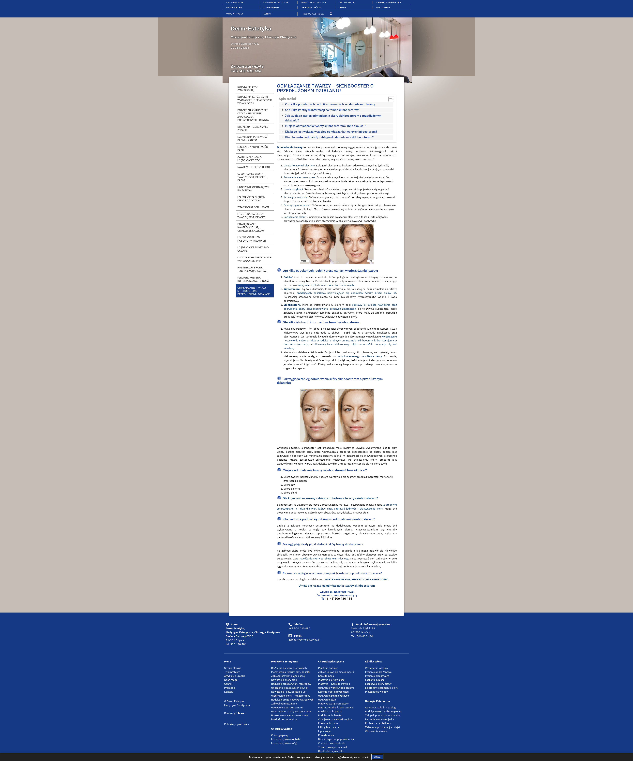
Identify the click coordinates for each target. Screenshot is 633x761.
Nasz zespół (231, 679)
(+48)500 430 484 (339, 598)
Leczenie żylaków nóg (284, 743)
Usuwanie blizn (327, 699)
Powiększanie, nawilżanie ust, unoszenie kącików (250, 227)
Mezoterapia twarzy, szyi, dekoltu (290, 671)
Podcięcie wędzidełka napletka (383, 711)
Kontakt (267, 13)
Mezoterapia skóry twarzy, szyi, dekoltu (252, 215)
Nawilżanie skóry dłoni (253, 167)
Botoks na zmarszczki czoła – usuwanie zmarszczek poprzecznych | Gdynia (253, 115)
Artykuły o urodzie (234, 675)
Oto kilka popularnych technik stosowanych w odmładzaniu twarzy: (330, 104)
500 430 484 (238, 644)
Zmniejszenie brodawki (331, 743)
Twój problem (234, 7)
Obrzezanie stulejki (376, 731)
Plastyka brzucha (328, 723)
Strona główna (234, 2)
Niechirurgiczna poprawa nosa (336, 739)
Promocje (230, 687)
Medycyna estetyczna (313, 2)
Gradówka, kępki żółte (331, 751)
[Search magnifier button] (331, 14)
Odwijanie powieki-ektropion (335, 719)
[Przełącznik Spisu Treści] (389, 99)
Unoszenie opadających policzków (253, 188)
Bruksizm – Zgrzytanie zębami (252, 128)
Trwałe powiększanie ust (332, 747)
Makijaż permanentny (284, 719)
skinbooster (308, 447)
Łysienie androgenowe (378, 671)
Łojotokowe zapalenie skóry (381, 687)
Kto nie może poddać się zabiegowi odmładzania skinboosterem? (329, 137)
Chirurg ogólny (279, 735)
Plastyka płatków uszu (331, 679)
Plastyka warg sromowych (333, 703)
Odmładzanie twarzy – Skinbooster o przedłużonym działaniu (254, 291)
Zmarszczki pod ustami (253, 207)
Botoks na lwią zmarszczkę (247, 88)
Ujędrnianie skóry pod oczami (253, 249)
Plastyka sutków (328, 668)
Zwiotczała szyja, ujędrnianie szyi (249, 158)
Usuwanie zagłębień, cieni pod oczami (251, 198)
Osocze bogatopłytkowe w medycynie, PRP (254, 259)
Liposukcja (324, 731)
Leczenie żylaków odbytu (286, 739)
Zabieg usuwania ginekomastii (336, 671)
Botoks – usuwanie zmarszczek (289, 715)
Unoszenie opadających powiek (289, 687)
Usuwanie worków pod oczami (336, 687)
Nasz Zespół (383, 7)
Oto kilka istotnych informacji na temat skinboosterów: (322, 110)
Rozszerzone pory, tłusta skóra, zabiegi (252, 269)
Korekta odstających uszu (333, 691)
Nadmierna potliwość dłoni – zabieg (252, 138)
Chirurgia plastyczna (275, 2)
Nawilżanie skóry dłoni (284, 679)
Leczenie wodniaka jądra (379, 719)
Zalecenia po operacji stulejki (382, 727)
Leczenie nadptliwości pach (253, 148)
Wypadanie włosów (376, 668)
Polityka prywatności (236, 724)
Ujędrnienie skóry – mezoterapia (290, 695)
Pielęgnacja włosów (376, 691)
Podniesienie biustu (330, 715)
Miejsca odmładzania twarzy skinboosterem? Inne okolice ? (325, 126)
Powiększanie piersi (330, 711)
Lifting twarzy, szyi (329, 727)
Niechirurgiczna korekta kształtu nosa (253, 279)
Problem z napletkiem (378, 723)
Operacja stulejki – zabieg (380, 707)
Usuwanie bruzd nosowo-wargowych (251, 239)
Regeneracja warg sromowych (289, 668)
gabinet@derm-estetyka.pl (304, 639)
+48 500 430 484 (246, 70)
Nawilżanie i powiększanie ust (288, 691)
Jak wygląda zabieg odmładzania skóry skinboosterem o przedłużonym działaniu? (333, 118)
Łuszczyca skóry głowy (378, 683)
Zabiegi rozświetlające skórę (288, 675)
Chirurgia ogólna (311, 7)
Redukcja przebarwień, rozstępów (291, 683)
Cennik (342, 7)
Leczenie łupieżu (375, 679)
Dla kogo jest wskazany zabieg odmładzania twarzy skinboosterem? (331, 131)
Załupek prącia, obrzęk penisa (382, 715)
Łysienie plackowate (377, 675)
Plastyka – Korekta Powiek (334, 683)
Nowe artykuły (234, 13)
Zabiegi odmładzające (389, 2)
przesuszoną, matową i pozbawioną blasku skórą (352, 504)
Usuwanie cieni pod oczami (287, 707)
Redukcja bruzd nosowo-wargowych (292, 699)
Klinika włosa (271, 7)
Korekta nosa (326, 675)
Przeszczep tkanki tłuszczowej (336, 707)
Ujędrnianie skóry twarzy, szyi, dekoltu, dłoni (252, 177)
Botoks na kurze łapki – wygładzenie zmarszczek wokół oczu (254, 100)
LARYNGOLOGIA (346, 2)
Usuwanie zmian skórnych (333, 695)
